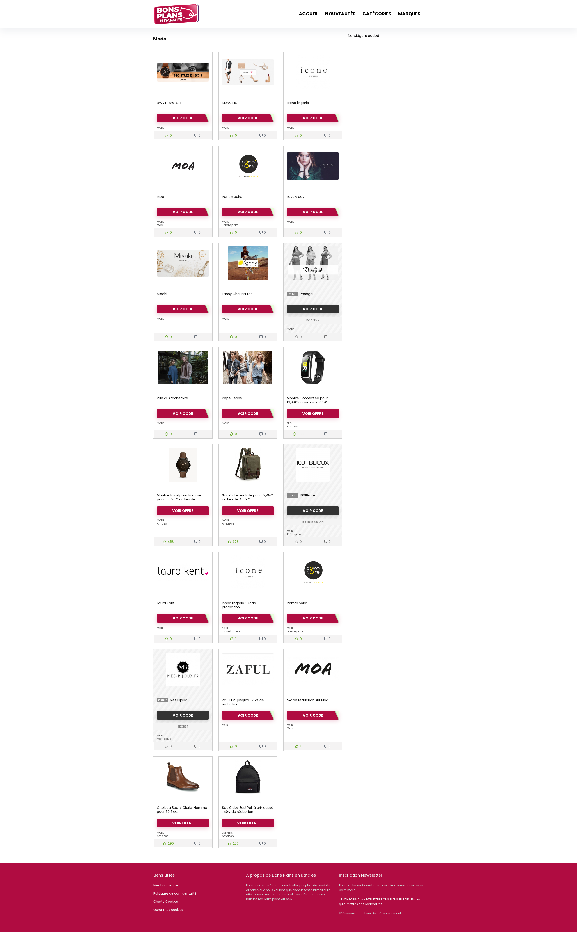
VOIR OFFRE (313, 413)
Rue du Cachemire (172, 398)
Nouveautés (340, 14)
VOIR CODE (313, 309)
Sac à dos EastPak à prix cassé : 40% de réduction (247, 809)
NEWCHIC (230, 102)
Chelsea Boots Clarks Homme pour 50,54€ (182, 809)
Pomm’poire (232, 196)
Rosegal (306, 293)
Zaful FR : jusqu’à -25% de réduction (243, 702)
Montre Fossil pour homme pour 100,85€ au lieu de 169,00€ (179, 499)
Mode (160, 128)
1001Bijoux (307, 495)
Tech (290, 423)
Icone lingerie (298, 102)
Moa (160, 196)
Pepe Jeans (232, 398)
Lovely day (295, 196)
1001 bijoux (294, 534)
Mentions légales (166, 885)
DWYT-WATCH (169, 102)
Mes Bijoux (178, 700)
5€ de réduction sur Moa (307, 700)
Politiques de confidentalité (175, 893)
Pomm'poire (230, 225)
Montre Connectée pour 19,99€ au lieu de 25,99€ (307, 400)
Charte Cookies (165, 901)
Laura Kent (166, 603)
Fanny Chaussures (237, 293)
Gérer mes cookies (168, 909)
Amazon (293, 426)
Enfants (227, 832)
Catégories (376, 14)
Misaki (162, 293)
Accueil (308, 14)
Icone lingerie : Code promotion (239, 605)
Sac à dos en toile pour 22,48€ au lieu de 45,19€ (247, 497)
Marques (409, 14)
